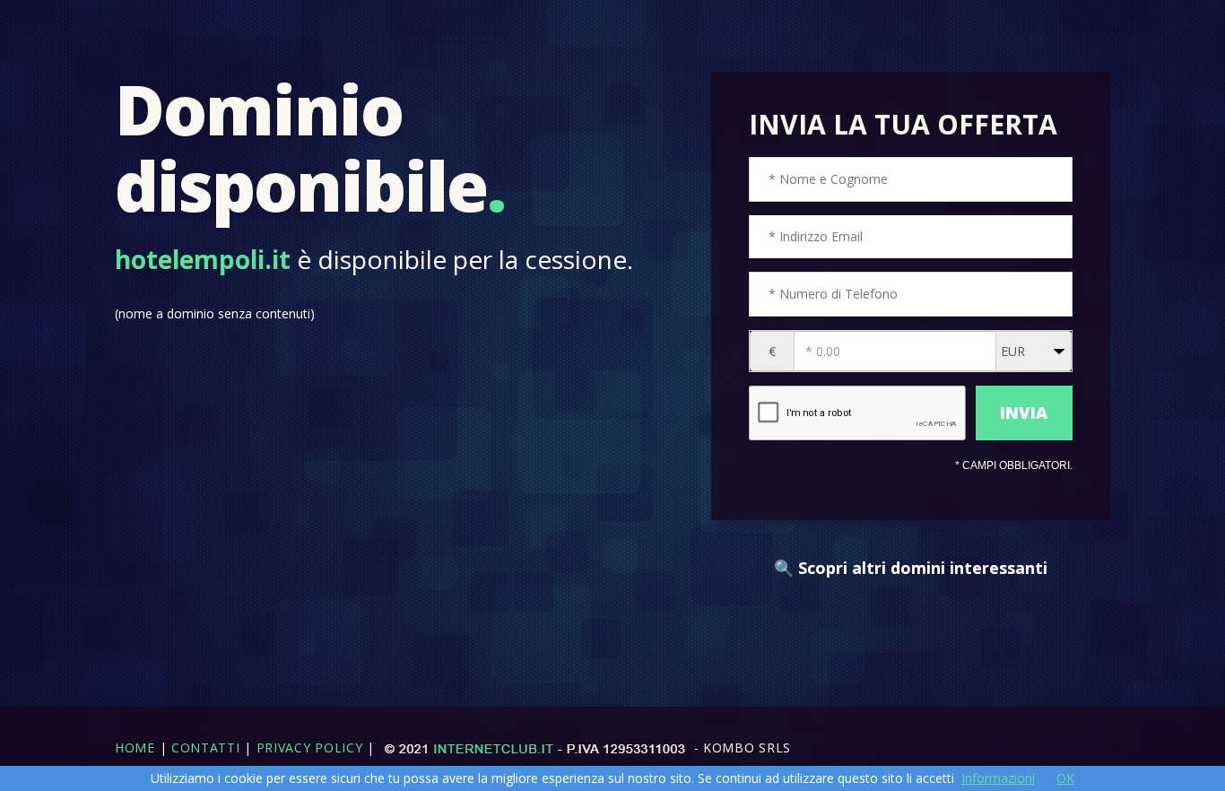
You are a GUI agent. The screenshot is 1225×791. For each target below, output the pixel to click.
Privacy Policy (309, 747)
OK (1065, 778)
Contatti (205, 747)
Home (135, 747)
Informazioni (998, 778)
